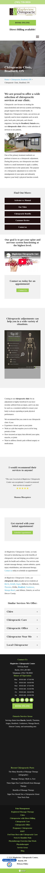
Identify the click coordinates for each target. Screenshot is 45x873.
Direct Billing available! (22, 29)
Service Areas (22, 848)
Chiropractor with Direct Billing (22, 818)
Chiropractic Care (22, 821)
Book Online (22, 23)
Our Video (22, 207)
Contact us (22, 227)
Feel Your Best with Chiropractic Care (23, 835)
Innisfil (12, 584)
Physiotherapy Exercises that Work (22, 841)
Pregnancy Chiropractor (22, 828)
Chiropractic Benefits (22, 214)
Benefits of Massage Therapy (23, 790)
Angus (18, 584)
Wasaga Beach (9, 590)
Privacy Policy (22, 864)
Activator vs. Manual (22, 200)
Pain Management (22, 808)
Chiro (22, 815)
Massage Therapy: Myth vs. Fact (23, 779)
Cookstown (30, 587)
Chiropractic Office (22, 825)
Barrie (6, 584)
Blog (22, 851)
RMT (22, 831)
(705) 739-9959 (22, 2)
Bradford (21, 587)
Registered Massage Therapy (22, 812)
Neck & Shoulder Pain (22, 838)
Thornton (7, 587)
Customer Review (23, 220)
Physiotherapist (22, 844)
